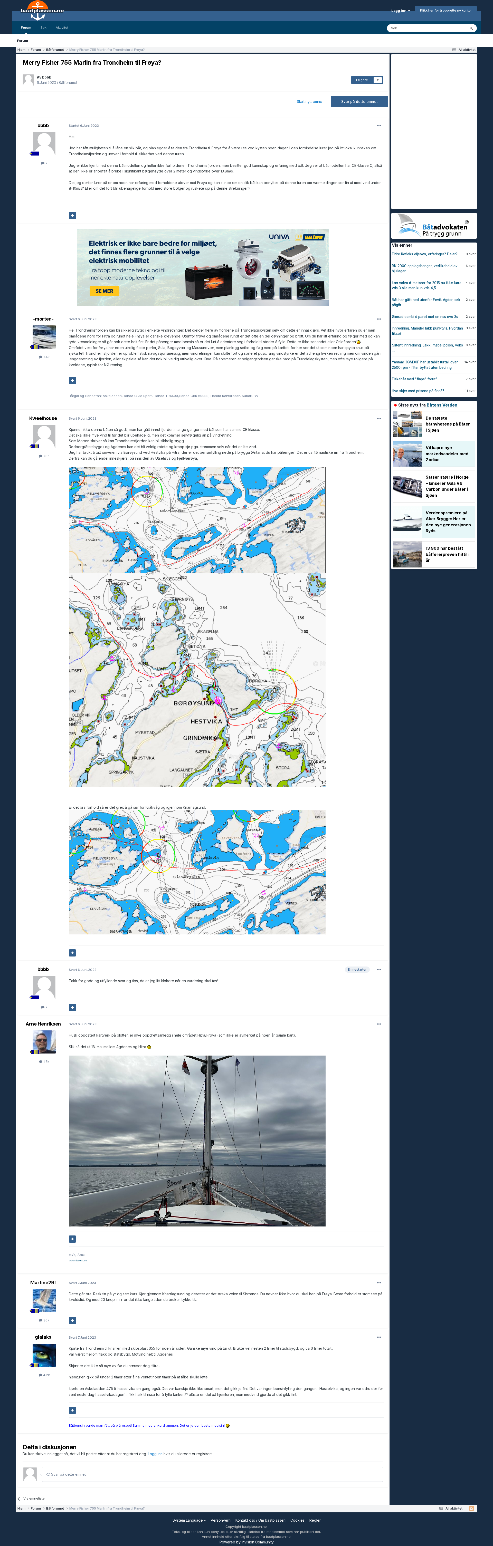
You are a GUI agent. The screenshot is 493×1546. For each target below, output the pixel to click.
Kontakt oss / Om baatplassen (260, 1520)
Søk (43, 27)
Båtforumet (68, 82)
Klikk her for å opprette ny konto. (445, 10)
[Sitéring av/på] (72, 215)
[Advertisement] (429, 131)
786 (46, 456)
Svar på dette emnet (359, 101)
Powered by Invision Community (247, 1542)
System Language (188, 1520)
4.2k (46, 1375)
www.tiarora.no (78, 1260)
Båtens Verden (442, 405)
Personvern (221, 1520)
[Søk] (471, 28)
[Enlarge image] (197, 520)
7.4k (46, 357)
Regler (315, 1520)
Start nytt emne (309, 101)
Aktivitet (62, 27)
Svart (83, 319)
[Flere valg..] (379, 126)
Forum (26, 27)
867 (46, 1320)
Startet (84, 125)
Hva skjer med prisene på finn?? (418, 391)
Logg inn (399, 10)
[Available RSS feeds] (471, 1508)
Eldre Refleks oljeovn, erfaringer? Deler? (425, 254)
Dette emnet (449, 28)
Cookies (297, 1520)
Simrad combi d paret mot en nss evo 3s (425, 317)
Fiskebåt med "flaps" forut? (414, 379)
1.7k (45, 1061)
